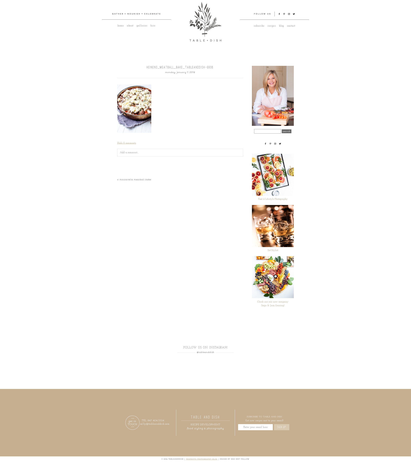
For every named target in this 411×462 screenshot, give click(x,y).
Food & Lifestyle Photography (273, 199)
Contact (291, 26)
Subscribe (259, 26)
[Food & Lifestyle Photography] (273, 175)
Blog (281, 26)
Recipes (272, 26)
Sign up (281, 427)
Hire (152, 26)
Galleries (142, 26)
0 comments (126, 143)
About (130, 26)
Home (121, 26)
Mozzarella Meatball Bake (135, 179)
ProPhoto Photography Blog (202, 459)
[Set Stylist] (273, 226)
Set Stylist (273, 250)
